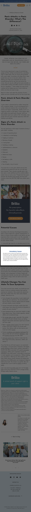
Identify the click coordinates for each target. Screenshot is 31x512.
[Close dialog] (29, 247)
